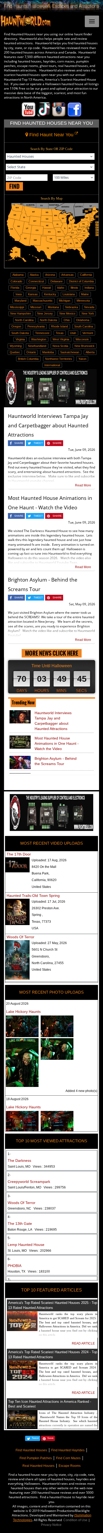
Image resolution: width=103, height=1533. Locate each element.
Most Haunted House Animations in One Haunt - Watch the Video (57, 743)
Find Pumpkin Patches (36, 1458)
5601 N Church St (44, 949)
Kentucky (50, 294)
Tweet (35, 1438)
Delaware (56, 281)
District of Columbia (81, 281)
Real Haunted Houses (38, 1466)
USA (35, 928)
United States (41, 887)
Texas (60, 333)
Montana (53, 307)
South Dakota (20, 333)
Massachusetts (43, 300)
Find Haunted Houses (31, 1450)
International (52, 365)
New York (88, 313)
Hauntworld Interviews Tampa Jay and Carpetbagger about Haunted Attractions (48, 425)
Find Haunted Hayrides (68, 1450)
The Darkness (19, 1160)
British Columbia (28, 358)
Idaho (60, 287)
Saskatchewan (69, 352)
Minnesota (83, 300)
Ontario (31, 352)
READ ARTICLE (83, 1343)
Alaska (34, 274)
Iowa (19, 294)
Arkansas (67, 274)
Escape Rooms (70, 1466)
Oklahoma (82, 320)
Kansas (33, 294)
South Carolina (83, 326)
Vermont (87, 333)
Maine (85, 294)
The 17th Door (19, 854)
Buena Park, (40, 873)
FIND (14, 186)
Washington (38, 339)
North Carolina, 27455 (48, 963)
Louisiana (69, 294)
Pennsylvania (36, 326)
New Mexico (67, 313)
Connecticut (36, 281)
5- (9, 1238)
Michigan (64, 300)
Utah (73, 333)
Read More (83, 485)
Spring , (37, 915)
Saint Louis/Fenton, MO (37, 1187)
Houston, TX (29, 1271)
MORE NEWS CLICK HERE (51, 653)
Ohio (67, 320)
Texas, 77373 (41, 921)
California (86, 274)
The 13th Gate (20, 1223)
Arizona (50, 274)
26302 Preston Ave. (46, 908)
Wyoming (16, 345)
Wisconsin (82, 339)
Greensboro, (41, 956)
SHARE (19, 443)
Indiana (89, 287)
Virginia (20, 339)
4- (9, 1217)
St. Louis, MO (29, 1250)
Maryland (20, 300)
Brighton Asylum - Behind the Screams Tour (56, 761)
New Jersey (45, 313)
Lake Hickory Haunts (23, 1011)
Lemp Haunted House (26, 1244)
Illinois (74, 287)
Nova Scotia (60, 345)
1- (9, 1154)
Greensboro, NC (32, 1208)
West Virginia (61, 339)
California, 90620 (44, 880)
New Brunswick (84, 345)
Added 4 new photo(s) (81, 1091)
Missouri (35, 307)
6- (9, 1259)
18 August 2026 (17, 1099)
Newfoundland (37, 345)
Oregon (16, 326)
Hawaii (46, 287)
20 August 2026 (17, 1003)
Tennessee (42, 333)
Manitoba (48, 352)
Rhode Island (59, 326)
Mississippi (17, 307)
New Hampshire (20, 313)
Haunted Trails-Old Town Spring (33, 895)
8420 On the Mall (44, 867)
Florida (15, 287)
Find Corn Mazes (68, 1458)
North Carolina (24, 320)
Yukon (82, 358)
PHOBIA (14, 1266)
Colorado (16, 281)
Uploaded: (49, 860)
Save (50, 1438)
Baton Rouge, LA (32, 1229)
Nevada (89, 307)
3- (9, 1196)
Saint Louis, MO (31, 1166)
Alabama (18, 274)
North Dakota (48, 320)
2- (9, 1175)
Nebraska (71, 307)
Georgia (31, 287)
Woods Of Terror (20, 937)
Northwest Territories (58, 358)
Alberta (90, 352)
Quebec (15, 352)
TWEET (38, 443)
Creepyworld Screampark (29, 1181)
